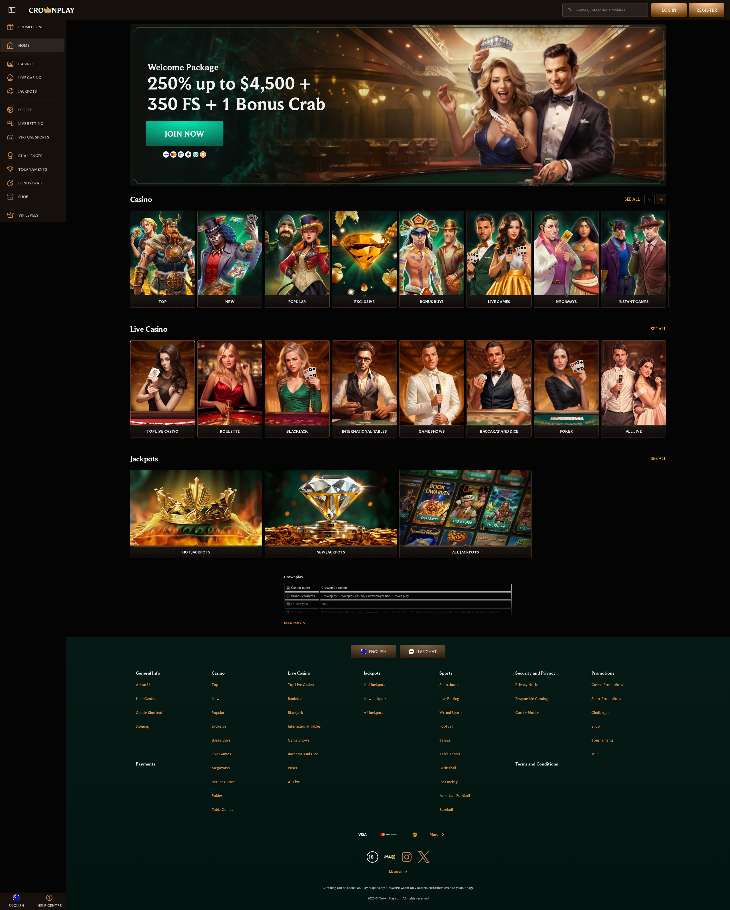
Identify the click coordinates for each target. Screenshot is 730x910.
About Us (143, 684)
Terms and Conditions (536, 764)
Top (215, 684)
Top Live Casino (301, 684)
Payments (145, 764)
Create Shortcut (149, 712)
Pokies (217, 795)
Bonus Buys (221, 740)
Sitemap (142, 726)
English (377, 651)
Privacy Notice (527, 684)
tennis (444, 740)
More (434, 834)
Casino (141, 199)
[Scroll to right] (661, 199)
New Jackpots (375, 698)
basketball (447, 767)
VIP (594, 753)
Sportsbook (449, 684)
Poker (292, 767)
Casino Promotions (607, 684)
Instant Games (223, 781)
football (446, 726)
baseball (446, 809)
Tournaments (602, 740)
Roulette (295, 698)
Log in (669, 10)
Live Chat (426, 651)
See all (632, 199)
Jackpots (144, 458)
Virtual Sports (450, 712)
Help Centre (146, 698)
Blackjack (295, 712)
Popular (218, 712)
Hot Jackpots (374, 684)
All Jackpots (373, 712)
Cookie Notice (527, 712)
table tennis (449, 753)
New (216, 698)
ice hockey (448, 781)
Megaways (221, 767)
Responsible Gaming (531, 698)
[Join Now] (398, 105)
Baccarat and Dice (303, 753)
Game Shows (298, 740)
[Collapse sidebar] (12, 10)
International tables (304, 726)
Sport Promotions (606, 698)
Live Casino (148, 329)
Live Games (221, 753)
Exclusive (219, 726)
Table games (222, 809)
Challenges (600, 712)
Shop (595, 726)
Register (706, 10)
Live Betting (449, 698)
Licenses (395, 871)
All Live (294, 781)
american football (454, 795)
